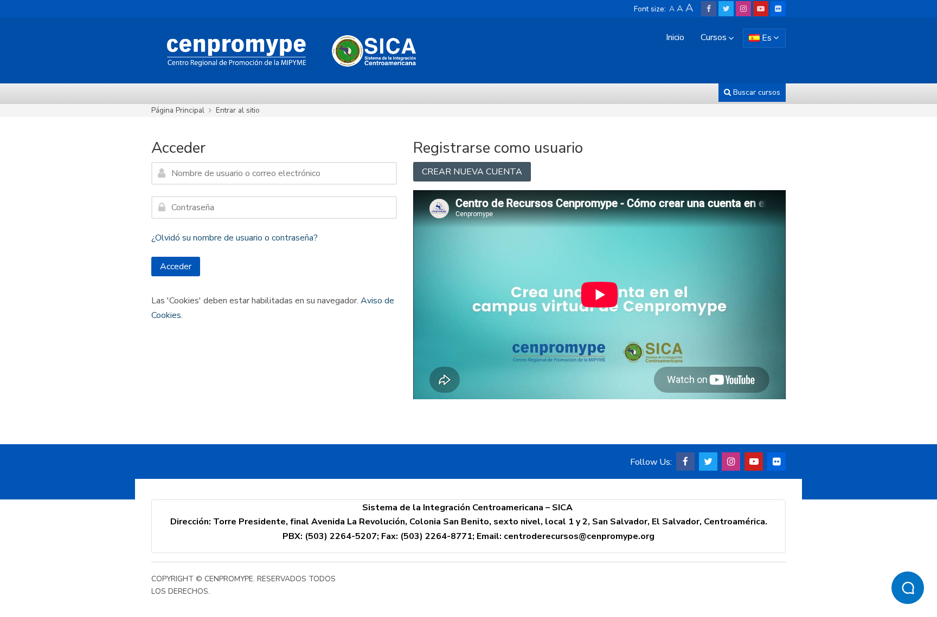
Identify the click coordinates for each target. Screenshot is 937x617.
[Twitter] (726, 8)
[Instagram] (743, 8)
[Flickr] (778, 8)
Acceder (175, 266)
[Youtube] (760, 8)
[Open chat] (907, 587)
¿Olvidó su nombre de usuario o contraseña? (234, 238)
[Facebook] (708, 8)
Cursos (714, 37)
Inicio (675, 37)
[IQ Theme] (286, 50)
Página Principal (177, 110)
